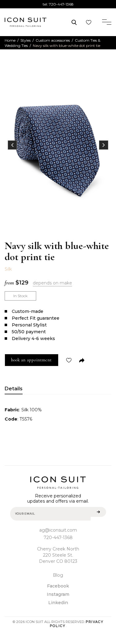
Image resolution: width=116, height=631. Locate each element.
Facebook (58, 586)
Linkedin (58, 602)
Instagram (58, 594)
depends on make (52, 283)
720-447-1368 (61, 4)
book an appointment (31, 360)
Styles (25, 40)
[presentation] (12, 145)
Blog (58, 575)
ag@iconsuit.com (58, 530)
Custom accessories (53, 40)
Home (10, 40)
